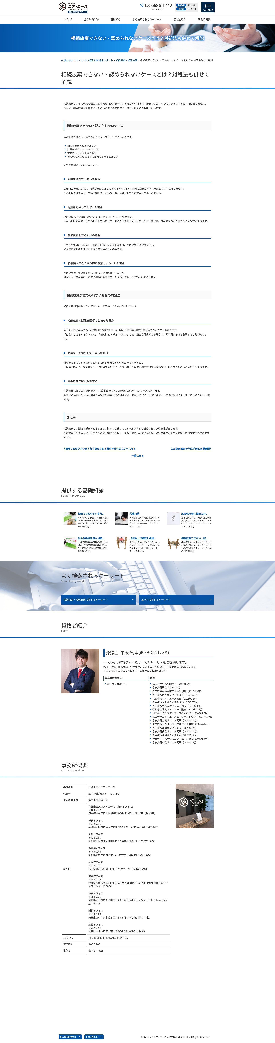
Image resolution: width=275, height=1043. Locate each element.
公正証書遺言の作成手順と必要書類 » (191, 448)
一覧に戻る (137, 455)
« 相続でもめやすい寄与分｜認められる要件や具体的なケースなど (100, 448)
